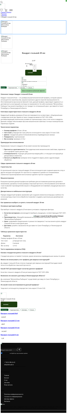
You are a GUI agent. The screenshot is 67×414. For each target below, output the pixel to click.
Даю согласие (15, 353)
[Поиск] (2, 2)
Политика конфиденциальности (13, 394)
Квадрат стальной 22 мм (10, 321)
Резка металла (8, 385)
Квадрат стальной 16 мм (10, 328)
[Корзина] (6, 10)
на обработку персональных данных (19, 353)
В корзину (30, 72)
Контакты (7, 401)
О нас (6, 380)
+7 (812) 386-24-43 (9, 362)
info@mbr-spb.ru (9, 364)
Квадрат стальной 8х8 (9, 313)
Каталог (6, 378)
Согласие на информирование (13, 396)
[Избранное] (2, 10)
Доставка (7, 382)
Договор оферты (9, 399)
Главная (6, 375)
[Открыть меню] (11, 10)
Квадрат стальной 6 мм (10, 335)
